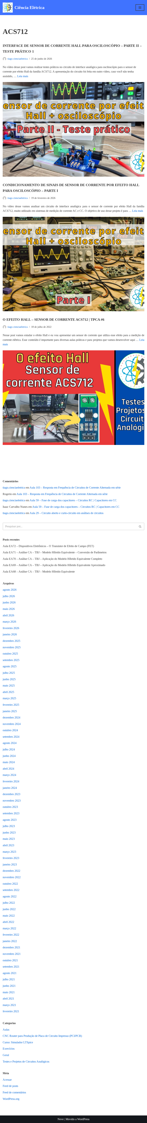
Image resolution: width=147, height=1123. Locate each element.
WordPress (83, 1119)
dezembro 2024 (11, 717)
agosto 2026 (9, 589)
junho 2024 (9, 755)
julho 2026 (9, 596)
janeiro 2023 (10, 864)
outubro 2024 (10, 730)
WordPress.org (11, 1098)
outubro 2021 (10, 960)
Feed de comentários (14, 1092)
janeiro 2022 (10, 941)
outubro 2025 (10, 653)
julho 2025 (9, 672)
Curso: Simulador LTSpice (18, 1042)
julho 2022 (9, 902)
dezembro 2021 (11, 947)
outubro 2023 (10, 806)
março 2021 (9, 1005)
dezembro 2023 (11, 794)
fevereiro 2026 (11, 628)
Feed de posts (10, 1085)
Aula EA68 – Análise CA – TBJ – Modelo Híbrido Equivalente (39, 571)
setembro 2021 (11, 966)
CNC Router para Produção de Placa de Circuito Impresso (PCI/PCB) (42, 1035)
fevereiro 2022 (11, 934)
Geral (6, 1055)
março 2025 (9, 698)
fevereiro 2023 (11, 858)
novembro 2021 (12, 953)
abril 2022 (8, 921)
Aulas (6, 1029)
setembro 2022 (11, 889)
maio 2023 (9, 838)
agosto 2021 (9, 973)
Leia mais (22, 76)
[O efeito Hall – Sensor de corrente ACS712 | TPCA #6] (73, 397)
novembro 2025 (12, 647)
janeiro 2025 (10, 711)
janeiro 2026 (10, 634)
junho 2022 (9, 909)
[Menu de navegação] (140, 7)
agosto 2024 (9, 742)
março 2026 (9, 621)
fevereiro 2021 (11, 1011)
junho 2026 (9, 602)
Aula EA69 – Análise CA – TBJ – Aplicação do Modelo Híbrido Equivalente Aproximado (54, 565)
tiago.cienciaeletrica (18, 58)
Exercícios (9, 1048)
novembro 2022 (12, 877)
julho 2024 (9, 749)
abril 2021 (8, 998)
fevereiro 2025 (11, 704)
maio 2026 (9, 608)
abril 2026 (8, 615)
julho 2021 (9, 979)
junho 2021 (9, 985)
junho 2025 (9, 679)
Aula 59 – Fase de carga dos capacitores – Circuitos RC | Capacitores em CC (73, 500)
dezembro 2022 (11, 870)
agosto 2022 (9, 896)
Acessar (7, 1079)
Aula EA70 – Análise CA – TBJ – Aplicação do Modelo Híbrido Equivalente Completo (52, 558)
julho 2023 (9, 826)
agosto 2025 (9, 666)
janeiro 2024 (10, 787)
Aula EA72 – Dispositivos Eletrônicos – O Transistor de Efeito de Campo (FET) (48, 546)
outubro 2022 (10, 883)
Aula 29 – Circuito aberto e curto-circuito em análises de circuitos (66, 513)
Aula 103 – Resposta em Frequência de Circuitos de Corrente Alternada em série (75, 487)
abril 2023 (8, 845)
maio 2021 (9, 992)
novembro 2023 (12, 800)
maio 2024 (9, 762)
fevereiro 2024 (11, 781)
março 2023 (9, 851)
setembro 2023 (11, 813)
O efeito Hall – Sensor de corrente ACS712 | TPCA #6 (53, 319)
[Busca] (140, 526)
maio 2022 (9, 915)
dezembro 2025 (11, 640)
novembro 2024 (12, 723)
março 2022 (9, 928)
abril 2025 (8, 692)
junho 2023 (9, 832)
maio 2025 (9, 685)
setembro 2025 (11, 660)
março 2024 (9, 774)
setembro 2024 (11, 736)
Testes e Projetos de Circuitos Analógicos (26, 1061)
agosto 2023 (9, 819)
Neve (61, 1119)
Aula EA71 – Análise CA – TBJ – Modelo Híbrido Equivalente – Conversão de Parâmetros (54, 552)
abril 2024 (8, 768)
